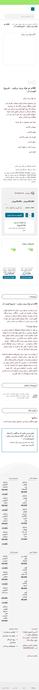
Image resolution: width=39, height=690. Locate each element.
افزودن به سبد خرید (14, 215)
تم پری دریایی (14, 175)
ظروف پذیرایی (32, 333)
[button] (32, 9)
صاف (5, 204)
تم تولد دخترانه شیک (26, 179)
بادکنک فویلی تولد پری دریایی (26, 271)
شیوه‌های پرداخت (9, 646)
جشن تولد (18, 333)
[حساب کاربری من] (9, 9)
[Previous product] (29, 82)
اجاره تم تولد (11, 173)
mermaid (27, 173)
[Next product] (33, 82)
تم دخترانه (16, 179)
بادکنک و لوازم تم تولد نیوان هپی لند (24, 24)
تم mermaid (22, 175)
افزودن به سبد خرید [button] (27, 277)
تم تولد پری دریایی (21, 169)
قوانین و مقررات (9, 632)
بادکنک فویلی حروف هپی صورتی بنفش (9, 271)
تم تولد (30, 169)
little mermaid (19, 173)
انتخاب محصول (29, 207)
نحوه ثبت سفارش (8, 636)
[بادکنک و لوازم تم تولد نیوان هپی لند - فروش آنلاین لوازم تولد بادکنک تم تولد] (19, 9)
